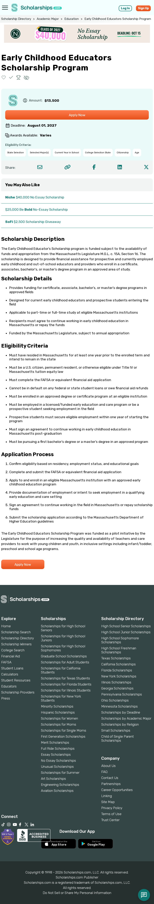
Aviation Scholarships (57, 791)
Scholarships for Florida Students (66, 684)
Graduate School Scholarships (64, 656)
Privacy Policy (111, 808)
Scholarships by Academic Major (126, 718)
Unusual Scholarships (57, 767)
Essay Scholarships (56, 754)
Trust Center (110, 820)
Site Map (108, 802)
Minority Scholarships (57, 706)
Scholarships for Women (59, 718)
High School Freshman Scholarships (118, 650)
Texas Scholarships (116, 658)
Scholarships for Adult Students (65, 662)
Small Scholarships (115, 730)
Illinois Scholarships (116, 682)
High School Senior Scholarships (126, 626)
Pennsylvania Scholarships (121, 694)
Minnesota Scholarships (119, 706)
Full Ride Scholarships (58, 748)
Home (6, 626)
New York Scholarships (118, 676)
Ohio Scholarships (115, 700)
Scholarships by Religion (120, 724)
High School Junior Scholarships (126, 632)
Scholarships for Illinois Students (66, 690)
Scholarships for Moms (58, 724)
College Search (12, 650)
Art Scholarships (53, 779)
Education (71, 19)
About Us (108, 766)
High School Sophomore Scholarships (120, 640)
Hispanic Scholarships (58, 712)
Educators (9, 686)
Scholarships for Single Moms (63, 730)
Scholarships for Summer (60, 773)
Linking (106, 796)
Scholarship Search (16, 632)
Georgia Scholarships (117, 688)
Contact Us (109, 778)
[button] (3, 77)
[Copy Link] (67, 167)
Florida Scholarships (116, 670)
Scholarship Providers (17, 692)
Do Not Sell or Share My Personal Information (77, 893)
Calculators (9, 674)
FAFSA (6, 662)
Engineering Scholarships (60, 785)
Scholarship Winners (16, 644)
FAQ (104, 772)
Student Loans (12, 668)
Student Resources (15, 680)
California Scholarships (118, 664)
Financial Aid (10, 656)
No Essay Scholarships (58, 761)
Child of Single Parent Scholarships (117, 738)
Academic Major (48, 19)
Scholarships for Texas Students (65, 678)
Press (5, 698)
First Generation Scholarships (63, 736)
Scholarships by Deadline (120, 712)
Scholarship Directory (16, 19)
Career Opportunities (117, 790)
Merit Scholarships (55, 742)
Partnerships (111, 784)
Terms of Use (111, 814)
